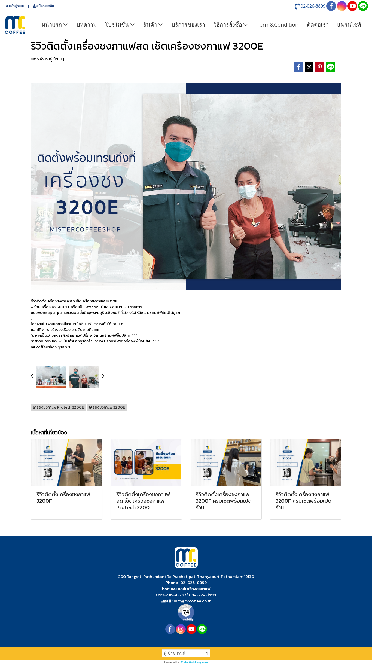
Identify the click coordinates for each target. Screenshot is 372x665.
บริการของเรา (188, 24)
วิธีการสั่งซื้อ (228, 24)
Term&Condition (277, 24)
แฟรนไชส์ (349, 24)
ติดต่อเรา (318, 24)
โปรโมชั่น (117, 24)
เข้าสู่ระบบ (17, 6)
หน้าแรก (52, 24)
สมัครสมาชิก (45, 6)
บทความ (87, 24)
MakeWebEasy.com (194, 662)
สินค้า (150, 24)
